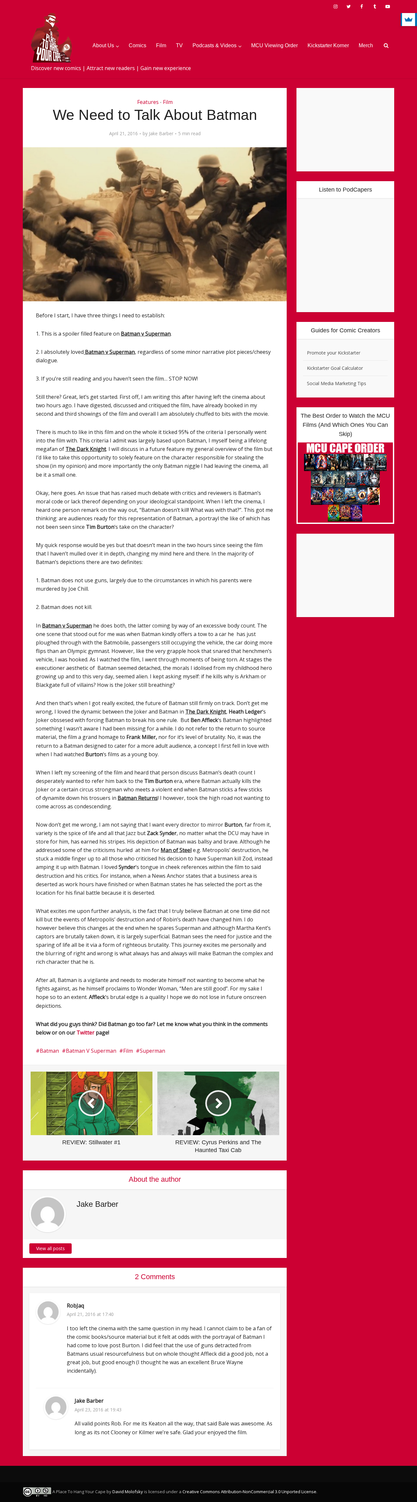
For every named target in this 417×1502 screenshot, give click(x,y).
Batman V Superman (91, 1050)
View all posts (50, 1248)
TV (179, 45)
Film (161, 45)
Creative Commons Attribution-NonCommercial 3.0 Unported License (249, 1492)
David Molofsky (127, 1492)
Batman (49, 1050)
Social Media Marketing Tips (336, 383)
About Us (103, 45)
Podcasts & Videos (215, 45)
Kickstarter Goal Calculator (335, 368)
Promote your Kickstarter (333, 353)
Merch (366, 45)
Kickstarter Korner (328, 45)
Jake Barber (161, 134)
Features (148, 102)
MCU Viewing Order (274, 45)
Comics (137, 45)
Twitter (85, 1032)
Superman (152, 1050)
